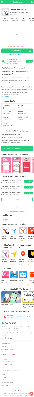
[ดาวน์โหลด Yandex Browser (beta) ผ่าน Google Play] (22, 113)
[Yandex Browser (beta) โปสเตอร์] (6, 165)
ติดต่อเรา (3, 380)
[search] (32, 2)
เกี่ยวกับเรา (4, 377)
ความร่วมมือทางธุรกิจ (7, 383)
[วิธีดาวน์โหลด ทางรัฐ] (11, 297)
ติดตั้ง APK (4, 346)
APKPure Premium (6, 354)
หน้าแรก (3, 6)
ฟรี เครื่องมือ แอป (7, 119)
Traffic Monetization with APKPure (10, 370)
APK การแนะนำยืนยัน (7, 349)
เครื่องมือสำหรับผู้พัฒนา (7, 362)
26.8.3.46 (7, 107)
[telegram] (2, 338)
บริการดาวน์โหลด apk (7, 352)
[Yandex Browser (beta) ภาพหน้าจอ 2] (26, 165)
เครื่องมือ (12, 6)
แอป (8, 6)
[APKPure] (17, 2)
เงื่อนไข (21, 395)
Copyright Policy (15, 395)
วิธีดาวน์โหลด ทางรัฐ (7, 304)
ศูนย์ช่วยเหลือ (5, 385)
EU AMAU (26, 395)
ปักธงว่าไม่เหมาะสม (7, 125)
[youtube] (11, 338)
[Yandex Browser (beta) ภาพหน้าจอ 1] (16, 165)
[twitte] (8, 338)
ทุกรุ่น (17, 199)
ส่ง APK (3, 367)
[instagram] (5, 338)
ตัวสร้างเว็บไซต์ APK (6, 364)
